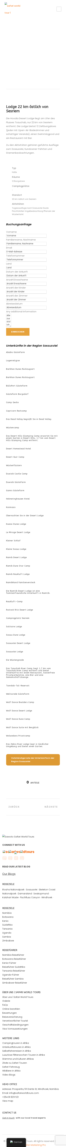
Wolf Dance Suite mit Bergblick (22, 727)
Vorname (11, 231)
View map (7, 1100)
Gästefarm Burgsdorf (17, 394)
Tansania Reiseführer (13, 970)
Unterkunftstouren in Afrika (16, 1047)
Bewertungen (9, 1012)
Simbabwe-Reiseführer (14, 982)
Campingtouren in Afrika (15, 1043)
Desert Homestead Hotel (18, 449)
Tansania (7, 928)
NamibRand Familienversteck (20, 582)
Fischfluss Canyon (30, 897)
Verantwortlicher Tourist (15, 1020)
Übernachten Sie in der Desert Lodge (25, 516)
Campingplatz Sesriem (17, 618)
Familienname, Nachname (21, 239)
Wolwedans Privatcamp (18, 736)
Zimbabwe (8, 940)
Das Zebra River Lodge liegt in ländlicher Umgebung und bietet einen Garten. (27, 745)
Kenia (5, 920)
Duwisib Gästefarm (16, 482)
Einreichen (17, 331)
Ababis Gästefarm (15, 352)
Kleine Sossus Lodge (16, 549)
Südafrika (7, 924)
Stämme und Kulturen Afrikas (18, 1058)
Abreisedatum (14, 303)
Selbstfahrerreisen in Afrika (16, 1050)
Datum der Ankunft (17, 271)
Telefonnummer (15, 255)
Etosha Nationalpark (13, 889)
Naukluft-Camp (14, 601)
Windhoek (46, 897)
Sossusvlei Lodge (14, 652)
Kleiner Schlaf (13, 541)
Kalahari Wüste (10, 897)
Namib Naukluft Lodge (18, 574)
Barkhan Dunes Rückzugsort (20, 369)
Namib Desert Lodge (16, 557)
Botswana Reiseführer (14, 958)
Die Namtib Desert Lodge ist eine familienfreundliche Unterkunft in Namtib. (28, 592)
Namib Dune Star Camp (18, 566)
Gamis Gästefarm (15, 490)
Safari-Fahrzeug (11, 1066)
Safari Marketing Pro (35, 1145)
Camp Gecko (12, 402)
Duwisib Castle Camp (17, 474)
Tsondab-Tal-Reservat (17, 686)
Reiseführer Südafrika (13, 966)
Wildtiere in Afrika (11, 1070)
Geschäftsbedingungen (15, 1024)
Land (9, 263)
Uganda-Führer (10, 974)
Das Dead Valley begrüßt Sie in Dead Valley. (29, 419)
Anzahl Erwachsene (17, 279)
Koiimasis (11, 507)
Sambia (6, 936)
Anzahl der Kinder (16, 287)
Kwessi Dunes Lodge (16, 524)
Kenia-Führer (9, 962)
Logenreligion (13, 361)
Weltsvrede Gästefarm (17, 694)
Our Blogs (9, 873)
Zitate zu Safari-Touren (14, 1062)
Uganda (6, 932)
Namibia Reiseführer (13, 954)
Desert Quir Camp (15, 457)
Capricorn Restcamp (16, 411)
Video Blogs (8, 1074)
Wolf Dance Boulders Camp (20, 702)
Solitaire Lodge (14, 627)
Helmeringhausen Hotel (18, 499)
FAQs (5, 1004)
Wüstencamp (12, 428)
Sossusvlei (31, 889)
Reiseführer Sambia (12, 978)
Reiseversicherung (12, 1016)
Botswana (7, 916)
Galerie (6, 1000)
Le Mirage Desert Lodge (18, 532)
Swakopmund (41, 893)
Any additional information (21, 311)
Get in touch (8, 1117)
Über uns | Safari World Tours (17, 997)
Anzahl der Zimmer (16, 295)
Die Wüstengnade (15, 660)
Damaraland (25, 893)
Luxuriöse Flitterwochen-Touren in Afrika (23, 1054)
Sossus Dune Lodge (15, 635)
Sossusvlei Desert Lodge (18, 643)
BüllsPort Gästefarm (16, 386)
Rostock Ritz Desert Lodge (19, 610)
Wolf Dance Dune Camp (18, 719)
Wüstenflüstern (14, 465)
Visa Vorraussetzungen (15, 1028)
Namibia (7, 912)
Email (9, 247)
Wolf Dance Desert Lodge (19, 711)
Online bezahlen (11, 1008)
